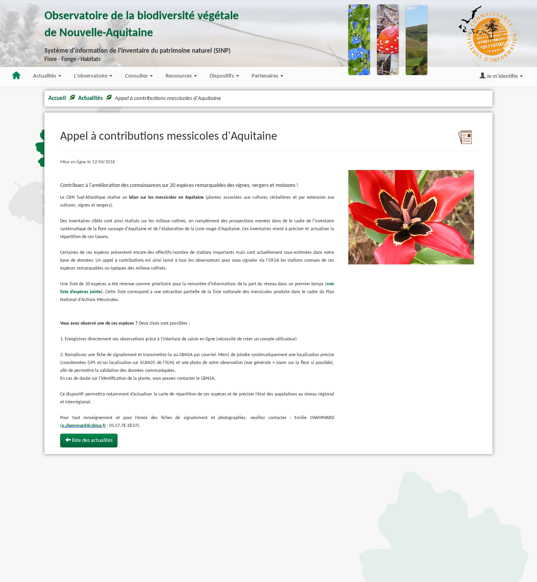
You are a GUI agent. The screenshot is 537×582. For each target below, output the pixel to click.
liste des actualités (91, 440)
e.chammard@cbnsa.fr (84, 425)
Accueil (57, 99)
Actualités (90, 99)
